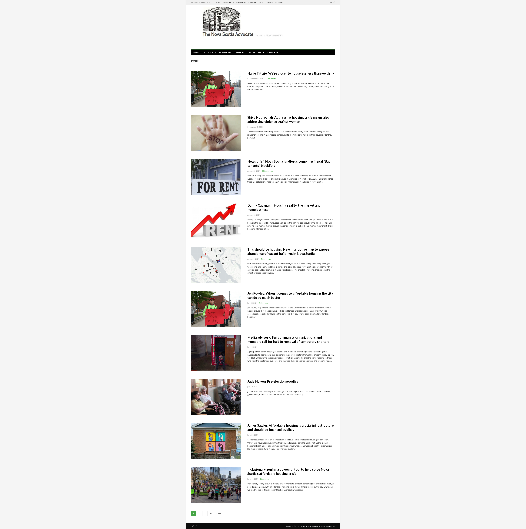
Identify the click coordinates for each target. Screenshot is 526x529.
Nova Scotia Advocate (310, 526)
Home (218, 2)
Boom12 (331, 526)
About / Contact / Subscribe (271, 2)
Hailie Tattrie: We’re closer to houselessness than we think (290, 73)
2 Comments (270, 78)
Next (218, 513)
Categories (227, 2)
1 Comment (263, 303)
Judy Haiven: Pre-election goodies (272, 381)
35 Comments (267, 171)
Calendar (252, 2)
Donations (241, 2)
